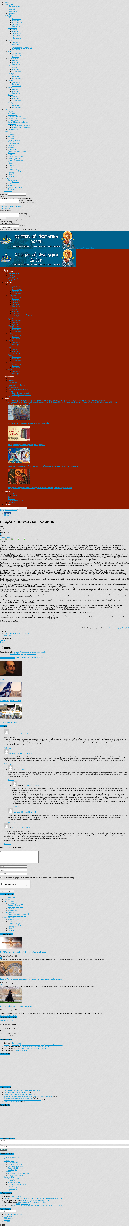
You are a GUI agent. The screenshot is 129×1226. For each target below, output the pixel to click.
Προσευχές (11, 145)
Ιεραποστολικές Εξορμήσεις (17, 118)
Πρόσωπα (11, 176)
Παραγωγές (12, 124)
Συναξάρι (11, 147)
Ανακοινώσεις (16, 19)
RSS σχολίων (8, 1218)
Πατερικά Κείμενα (14, 140)
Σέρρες (10, 102)
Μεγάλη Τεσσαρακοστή (15, 160)
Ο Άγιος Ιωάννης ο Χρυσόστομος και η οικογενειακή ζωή (22, 1100)
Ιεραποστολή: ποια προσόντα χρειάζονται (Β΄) (35, 1046)
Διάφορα (11, 135)
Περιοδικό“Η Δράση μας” (13, 10)
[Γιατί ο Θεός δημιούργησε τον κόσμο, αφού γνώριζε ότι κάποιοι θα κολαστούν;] (11, 975)
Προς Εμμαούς (16, 1043)
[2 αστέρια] (8, 539)
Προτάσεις (15, 37)
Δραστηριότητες (9, 109)
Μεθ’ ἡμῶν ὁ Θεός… (23, 1050)
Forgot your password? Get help (10, 206)
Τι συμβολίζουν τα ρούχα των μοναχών (16, 1006)
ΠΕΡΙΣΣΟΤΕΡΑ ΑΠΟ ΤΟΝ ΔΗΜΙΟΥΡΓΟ (29, 658)
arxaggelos (13, 753)
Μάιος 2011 (125, 628)
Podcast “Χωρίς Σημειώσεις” (21, 127)
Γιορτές (10, 111)
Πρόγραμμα (16, 24)
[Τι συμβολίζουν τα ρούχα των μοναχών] (11, 1002)
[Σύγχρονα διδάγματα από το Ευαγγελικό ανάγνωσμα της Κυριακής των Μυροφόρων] (19, 462)
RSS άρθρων (8, 1216)
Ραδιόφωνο (11, 189)
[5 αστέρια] (27, 539)
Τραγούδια (11, 185)
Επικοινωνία (16, 46)
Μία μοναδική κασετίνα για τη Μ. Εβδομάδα (26, 445)
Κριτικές (11, 173)
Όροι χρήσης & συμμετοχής (13, 1214)
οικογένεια (7, 635)
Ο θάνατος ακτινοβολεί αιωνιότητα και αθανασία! (28, 423)
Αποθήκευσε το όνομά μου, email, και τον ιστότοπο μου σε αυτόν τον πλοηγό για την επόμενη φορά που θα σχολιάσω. (40, 878)
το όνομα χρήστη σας (25, 200)
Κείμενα (6, 131)
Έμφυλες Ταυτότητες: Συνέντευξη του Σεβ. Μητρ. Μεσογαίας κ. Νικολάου (28, 1096)
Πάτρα (10, 40)
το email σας (23, 214)
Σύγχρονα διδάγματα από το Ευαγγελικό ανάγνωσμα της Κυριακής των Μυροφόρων (43, 466)
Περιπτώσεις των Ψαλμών (12, 1101)
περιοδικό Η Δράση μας (113, 628)
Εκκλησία (11, 136)
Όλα (9, 400)
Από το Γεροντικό (14, 142)
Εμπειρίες (11, 8)
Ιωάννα (6, 1045)
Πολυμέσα (7, 178)
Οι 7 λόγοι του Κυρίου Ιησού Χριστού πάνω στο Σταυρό (23, 952)
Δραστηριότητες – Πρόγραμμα (22, 48)
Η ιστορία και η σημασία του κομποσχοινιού (18, 1098)
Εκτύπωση (9, 537)
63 (1, 985)
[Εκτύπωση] (3, 537)
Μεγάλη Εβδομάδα (14, 158)
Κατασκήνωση (16, 26)
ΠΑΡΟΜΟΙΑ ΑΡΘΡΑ (7, 658)
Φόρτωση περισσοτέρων (8, 1015)
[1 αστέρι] (2, 539)
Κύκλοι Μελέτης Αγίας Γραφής (18, 122)
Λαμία (10, 87)
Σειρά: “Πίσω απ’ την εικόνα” (21, 125)
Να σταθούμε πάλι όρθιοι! (10, 701)
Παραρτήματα (8, 15)
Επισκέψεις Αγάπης (14, 116)
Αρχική (6, 2)
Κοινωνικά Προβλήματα (16, 171)
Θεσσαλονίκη (12, 28)
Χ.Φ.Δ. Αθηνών (17, 22)
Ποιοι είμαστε (8, 4)
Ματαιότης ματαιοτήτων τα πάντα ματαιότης (32, 1048)
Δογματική (11, 138)
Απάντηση (7, 748)
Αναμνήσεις (16, 182)
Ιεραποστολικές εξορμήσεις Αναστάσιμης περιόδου (30, 652)
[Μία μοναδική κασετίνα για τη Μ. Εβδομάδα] (19, 441)
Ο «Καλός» (4, 679)
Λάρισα (10, 95)
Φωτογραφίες (12, 180)
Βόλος (10, 66)
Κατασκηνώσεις (13, 120)
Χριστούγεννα (12, 162)
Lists (1, 1145)
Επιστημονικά (12, 169)
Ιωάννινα (11, 73)
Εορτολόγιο (12, 149)
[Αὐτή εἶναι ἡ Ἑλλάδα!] (11, 718)
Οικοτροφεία (12, 13)
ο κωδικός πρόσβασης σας (27, 202)
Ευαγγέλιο (11, 154)
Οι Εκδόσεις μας (13, 129)
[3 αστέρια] (14, 539)
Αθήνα (10, 17)
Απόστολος (11, 153)
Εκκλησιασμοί (12, 115)
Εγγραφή (7, 1221)
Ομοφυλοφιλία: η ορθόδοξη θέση (15, 1092)
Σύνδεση (7, 1220)
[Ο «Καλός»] (11, 675)
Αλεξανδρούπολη (13, 58)
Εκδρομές (11, 113)
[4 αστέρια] (21, 539)
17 (1, 958)
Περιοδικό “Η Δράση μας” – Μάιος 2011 (23, 654)
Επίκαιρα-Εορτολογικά (15, 156)
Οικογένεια (11, 174)
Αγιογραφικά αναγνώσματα (17, 151)
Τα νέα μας (15, 20)
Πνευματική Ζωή (13, 144)
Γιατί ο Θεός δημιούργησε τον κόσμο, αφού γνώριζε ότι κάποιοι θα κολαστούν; (32, 979)
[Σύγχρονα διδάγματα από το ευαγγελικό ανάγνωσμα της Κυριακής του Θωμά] (19, 484)
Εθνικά (10, 167)
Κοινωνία (11, 164)
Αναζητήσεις (12, 165)
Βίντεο (10, 183)
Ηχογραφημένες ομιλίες (15, 187)
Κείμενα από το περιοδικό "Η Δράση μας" (17, 633)
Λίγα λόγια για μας (14, 6)
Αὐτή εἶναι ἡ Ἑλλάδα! (9, 722)
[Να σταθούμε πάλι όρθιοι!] (11, 697)
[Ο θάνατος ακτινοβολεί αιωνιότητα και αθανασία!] (19, 419)
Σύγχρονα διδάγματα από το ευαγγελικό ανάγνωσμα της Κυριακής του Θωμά (40, 488)
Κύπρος (10, 80)
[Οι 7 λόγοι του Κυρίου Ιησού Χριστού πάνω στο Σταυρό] (11, 948)
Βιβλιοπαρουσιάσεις (14, 133)
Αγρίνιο (10, 51)
